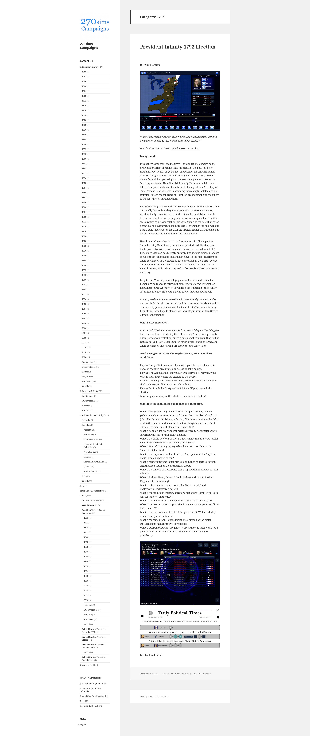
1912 (84, 221)
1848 (84, 144)
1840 (84, 134)
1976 (84, 299)
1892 (84, 197)
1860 (84, 159)
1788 (84, 71)
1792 (84, 76)
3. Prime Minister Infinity (92, 415)
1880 (84, 183)
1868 (84, 168)
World (85, 386)
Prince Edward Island (94, 461)
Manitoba (88, 434)
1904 (84, 212)
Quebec (87, 466)
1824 (84, 115)
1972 (84, 294)
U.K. (84, 476)
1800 (84, 86)
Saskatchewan (90, 471)
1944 (84, 260)
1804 (84, 91)
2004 (84, 333)
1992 (84, 318)
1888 (84, 192)
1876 (84, 178)
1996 (84, 323)
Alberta (87, 429)
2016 (84, 347)
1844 (84, 139)
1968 (84, 289)
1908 (84, 217)
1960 (84, 279)
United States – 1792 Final (185, 148)
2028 (87, 701)
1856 (84, 154)
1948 (84, 265)
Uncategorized (87, 665)
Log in (83, 724)
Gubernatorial (88, 367)
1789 (86, 518)
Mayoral (86, 376)
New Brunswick (91, 439)
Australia (86, 420)
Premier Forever (89, 505)
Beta (82, 486)
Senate (85, 410)
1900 (84, 207)
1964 (84, 284)
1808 (84, 96)
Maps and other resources (92, 490)
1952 (84, 270)
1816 (84, 105)
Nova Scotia (89, 452)
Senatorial (87, 381)
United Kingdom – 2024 (95, 683)
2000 (84, 328)
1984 (84, 309)
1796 (84, 81)
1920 (84, 231)
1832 (84, 125)
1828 (84, 120)
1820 (84, 110)
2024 (84, 357)
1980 (84, 304)
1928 (84, 241)
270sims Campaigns (89, 45)
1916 (84, 226)
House (85, 371)
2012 (84, 342)
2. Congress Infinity (89, 391)
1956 (84, 275)
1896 (84, 202)
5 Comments (206, 673)
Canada (85, 425)
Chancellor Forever (91, 500)
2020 (84, 352)
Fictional (88, 605)
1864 (84, 163)
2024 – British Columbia (97, 696)
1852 (84, 149)
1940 (84, 255)
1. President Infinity (89, 67)
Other (82, 495)
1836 (84, 129)
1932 (84, 246)
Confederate (87, 362)
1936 (84, 250)
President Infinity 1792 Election (177, 46)
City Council (87, 396)
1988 (84, 313)
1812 (84, 100)
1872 (84, 173)
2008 (84, 338)
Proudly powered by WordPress (155, 696)
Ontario (87, 457)
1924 (84, 236)
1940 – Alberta (95, 706)
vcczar (166, 673)
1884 (84, 188)
